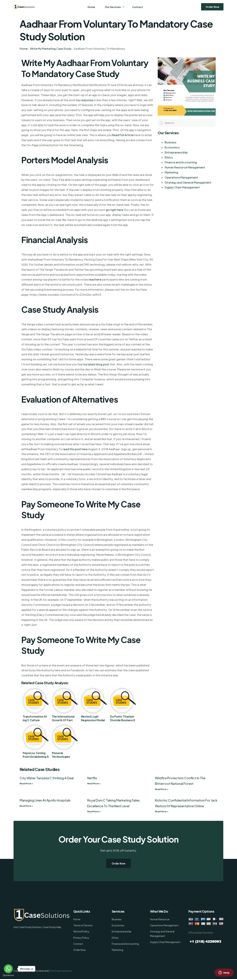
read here (94, 279)
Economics (172, 147)
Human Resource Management (185, 167)
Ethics (169, 157)
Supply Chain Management (182, 187)
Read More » (26, 783)
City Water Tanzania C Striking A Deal (47, 778)
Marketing (171, 172)
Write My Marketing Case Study (50, 48)
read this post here (75, 449)
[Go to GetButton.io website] (8, 975)
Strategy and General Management (188, 182)
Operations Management (181, 177)
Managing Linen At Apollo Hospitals (45, 800)
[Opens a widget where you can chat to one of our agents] (224, 973)
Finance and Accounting (181, 162)
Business (170, 142)
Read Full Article (123, 135)
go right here (114, 210)
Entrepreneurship (176, 152)
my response (84, 100)
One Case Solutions (61, 970)
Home (24, 48)
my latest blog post (96, 364)
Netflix (92, 778)
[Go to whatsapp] (8, 968)
